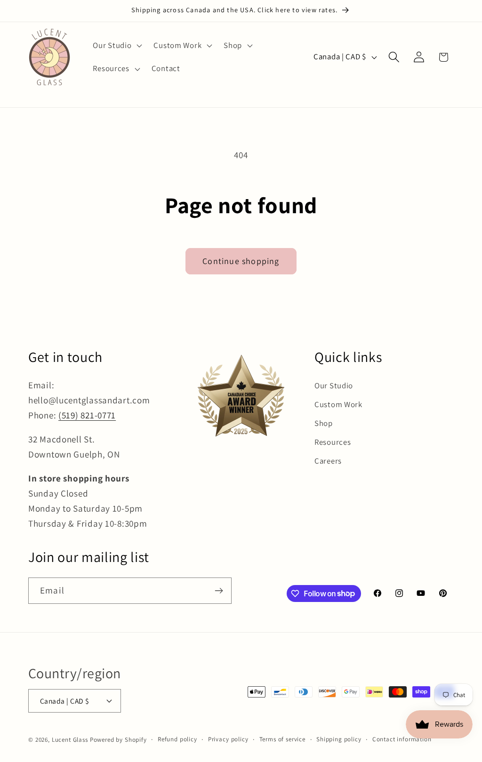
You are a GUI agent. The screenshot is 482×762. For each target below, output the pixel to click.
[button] (116, 45)
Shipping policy (339, 739)
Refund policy (177, 739)
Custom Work (338, 404)
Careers (328, 461)
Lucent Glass (70, 740)
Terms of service (282, 739)
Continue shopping (240, 261)
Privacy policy (228, 739)
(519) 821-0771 (87, 415)
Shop (323, 423)
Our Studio (333, 385)
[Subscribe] (218, 591)
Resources (332, 442)
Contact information (402, 739)
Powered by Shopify (118, 740)
